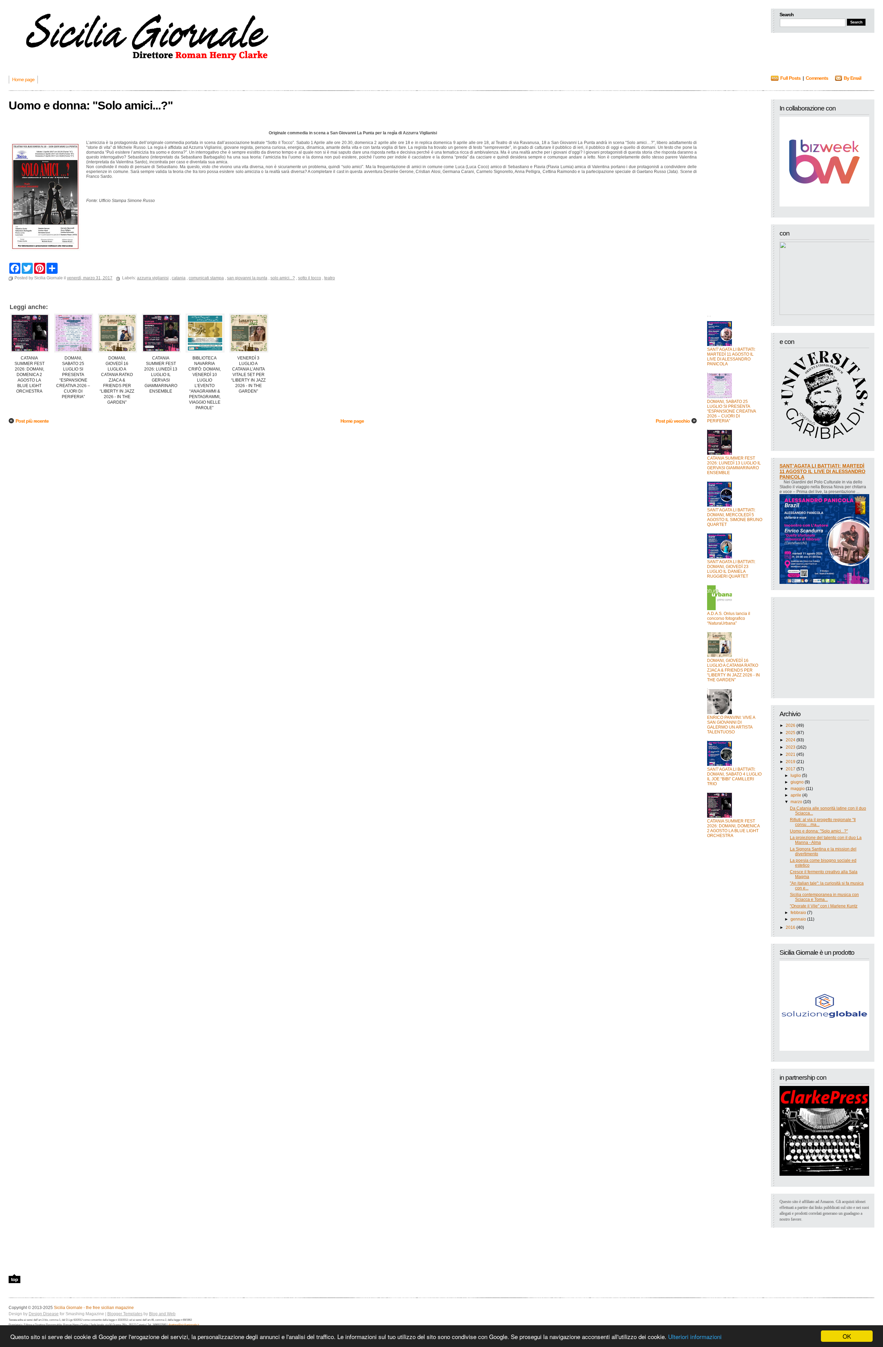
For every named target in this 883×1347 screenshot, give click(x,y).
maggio (798, 788)
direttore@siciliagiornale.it (183, 1324)
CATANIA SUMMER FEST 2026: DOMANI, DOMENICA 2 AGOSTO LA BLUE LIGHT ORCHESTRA (733, 828)
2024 (790, 740)
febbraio (798, 912)
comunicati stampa (206, 278)
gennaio (798, 919)
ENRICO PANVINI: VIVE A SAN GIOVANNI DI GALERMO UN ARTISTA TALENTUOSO (731, 724)
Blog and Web (162, 1313)
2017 (790, 769)
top (14, 1279)
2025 (790, 732)
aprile (796, 795)
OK (847, 1336)
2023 (790, 747)
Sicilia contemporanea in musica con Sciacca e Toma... (824, 897)
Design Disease (44, 1313)
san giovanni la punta (247, 278)
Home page (352, 421)
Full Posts (790, 78)
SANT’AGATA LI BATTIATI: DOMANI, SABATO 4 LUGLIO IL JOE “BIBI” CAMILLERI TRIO (734, 776)
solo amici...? (282, 278)
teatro (329, 278)
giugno (797, 782)
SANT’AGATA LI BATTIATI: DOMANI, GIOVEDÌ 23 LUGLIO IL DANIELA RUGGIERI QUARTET (731, 569)
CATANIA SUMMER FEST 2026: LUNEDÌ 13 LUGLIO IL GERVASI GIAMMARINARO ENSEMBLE (734, 465)
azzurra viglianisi (153, 278)
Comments (817, 78)
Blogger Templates (124, 1313)
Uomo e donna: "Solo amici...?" (819, 831)
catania (179, 278)
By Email (852, 78)
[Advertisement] (734, 203)
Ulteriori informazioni (695, 1336)
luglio (796, 775)
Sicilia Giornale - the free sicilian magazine (94, 1307)
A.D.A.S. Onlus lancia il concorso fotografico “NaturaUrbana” (728, 618)
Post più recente (32, 421)
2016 (790, 927)
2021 (790, 754)
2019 (790, 761)
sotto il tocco (309, 278)
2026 (790, 725)
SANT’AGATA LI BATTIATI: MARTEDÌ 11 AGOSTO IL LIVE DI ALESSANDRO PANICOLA (731, 356)
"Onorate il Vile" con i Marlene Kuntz (823, 906)
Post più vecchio (673, 421)
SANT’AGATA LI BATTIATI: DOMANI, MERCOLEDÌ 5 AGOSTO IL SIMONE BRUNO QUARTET (734, 517)
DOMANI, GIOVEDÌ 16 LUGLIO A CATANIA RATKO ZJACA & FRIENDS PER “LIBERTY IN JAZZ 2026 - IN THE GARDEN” (733, 670)
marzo (796, 801)
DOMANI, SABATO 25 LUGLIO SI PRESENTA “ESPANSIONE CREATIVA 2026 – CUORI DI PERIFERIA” (731, 411)
